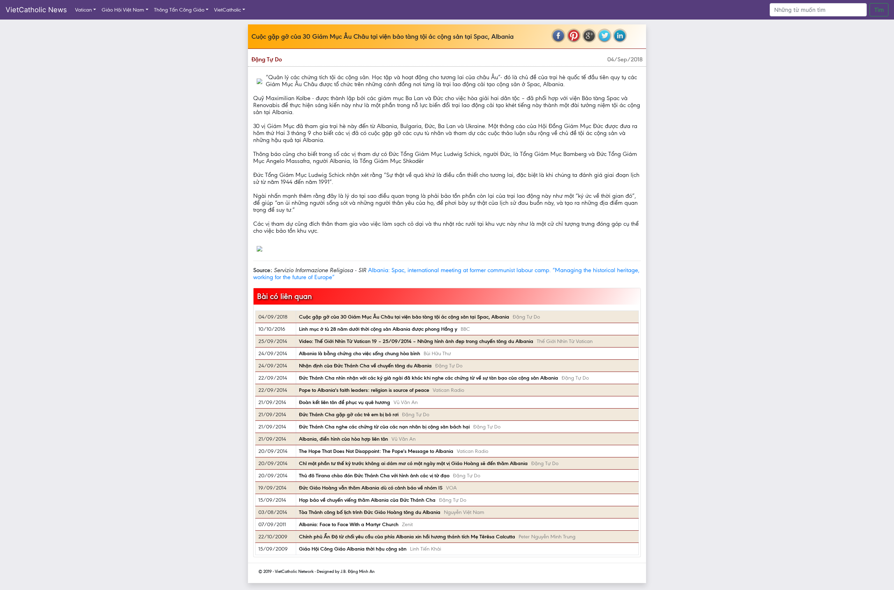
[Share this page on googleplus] (589, 36)
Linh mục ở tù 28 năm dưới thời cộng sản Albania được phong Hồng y (378, 329)
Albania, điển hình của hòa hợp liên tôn (343, 439)
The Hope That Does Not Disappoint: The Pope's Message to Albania (376, 451)
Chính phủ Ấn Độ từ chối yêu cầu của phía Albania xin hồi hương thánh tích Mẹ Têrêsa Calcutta (407, 536)
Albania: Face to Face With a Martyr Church (348, 524)
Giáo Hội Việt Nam (123, 10)
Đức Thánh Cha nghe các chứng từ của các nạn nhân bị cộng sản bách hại (384, 427)
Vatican (83, 10)
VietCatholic (227, 10)
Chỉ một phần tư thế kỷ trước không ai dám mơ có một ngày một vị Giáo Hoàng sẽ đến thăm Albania (413, 463)
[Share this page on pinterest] (574, 36)
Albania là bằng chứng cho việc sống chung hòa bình (359, 353)
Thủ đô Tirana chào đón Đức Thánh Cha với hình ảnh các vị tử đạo (374, 475)
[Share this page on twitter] (604, 36)
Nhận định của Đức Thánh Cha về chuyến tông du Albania (365, 366)
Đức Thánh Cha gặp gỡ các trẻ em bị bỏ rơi (348, 414)
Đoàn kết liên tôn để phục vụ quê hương (344, 402)
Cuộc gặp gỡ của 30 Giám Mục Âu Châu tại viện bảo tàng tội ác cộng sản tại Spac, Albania (404, 317)
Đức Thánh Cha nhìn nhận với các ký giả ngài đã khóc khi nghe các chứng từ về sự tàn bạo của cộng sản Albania (428, 378)
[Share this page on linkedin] (620, 36)
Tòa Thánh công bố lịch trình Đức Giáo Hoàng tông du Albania (369, 512)
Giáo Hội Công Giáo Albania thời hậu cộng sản (352, 549)
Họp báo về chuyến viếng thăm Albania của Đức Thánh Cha (367, 500)
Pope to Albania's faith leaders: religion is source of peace (364, 390)
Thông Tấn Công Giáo (179, 10)
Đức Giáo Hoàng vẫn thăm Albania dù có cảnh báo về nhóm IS (370, 488)
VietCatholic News (36, 10)
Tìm (879, 9)
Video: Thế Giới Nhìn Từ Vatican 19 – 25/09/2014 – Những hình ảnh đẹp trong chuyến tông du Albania (416, 341)
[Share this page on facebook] (558, 36)
